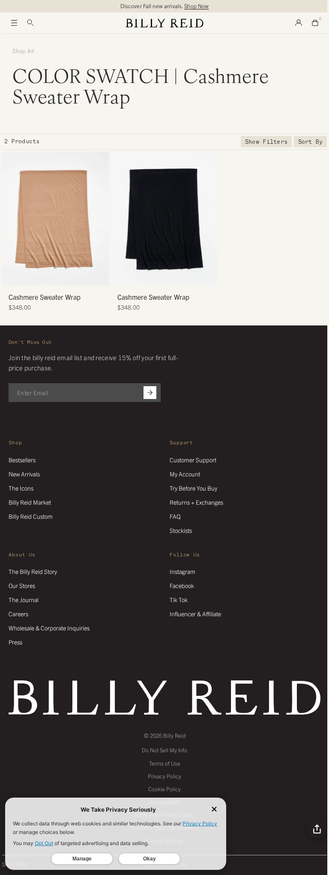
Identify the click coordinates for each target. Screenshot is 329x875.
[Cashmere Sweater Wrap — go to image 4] (59, 276)
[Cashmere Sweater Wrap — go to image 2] (46, 276)
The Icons (21, 488)
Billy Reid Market (30, 502)
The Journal (24, 599)
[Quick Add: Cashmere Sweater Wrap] (12, 274)
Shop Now (196, 5)
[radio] (11, 214)
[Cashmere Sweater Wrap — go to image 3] (52, 276)
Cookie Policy (164, 788)
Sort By (310, 142)
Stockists (181, 530)
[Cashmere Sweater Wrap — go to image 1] (40, 276)
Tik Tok (179, 599)
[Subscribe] (150, 392)
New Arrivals (24, 474)
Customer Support (193, 460)
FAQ (175, 516)
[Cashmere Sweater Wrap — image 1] (55, 218)
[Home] (164, 23)
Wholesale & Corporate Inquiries (49, 628)
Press (15, 642)
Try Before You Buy (193, 488)
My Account (185, 474)
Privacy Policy (164, 776)
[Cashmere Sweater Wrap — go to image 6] (72, 276)
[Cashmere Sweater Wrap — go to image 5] (65, 276)
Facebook (182, 585)
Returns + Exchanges (196, 502)
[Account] (298, 23)
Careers (18, 614)
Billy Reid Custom (31, 516)
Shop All (23, 50)
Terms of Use (164, 763)
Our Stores (22, 585)
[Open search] (30, 23)
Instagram (182, 571)
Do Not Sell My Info (164, 750)
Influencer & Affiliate (195, 614)
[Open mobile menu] (14, 23)
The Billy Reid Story (33, 571)
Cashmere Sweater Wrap (45, 297)
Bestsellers (22, 460)
